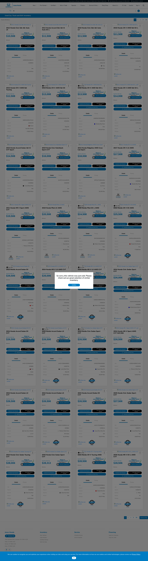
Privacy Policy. (136, 554)
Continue (74, 285)
